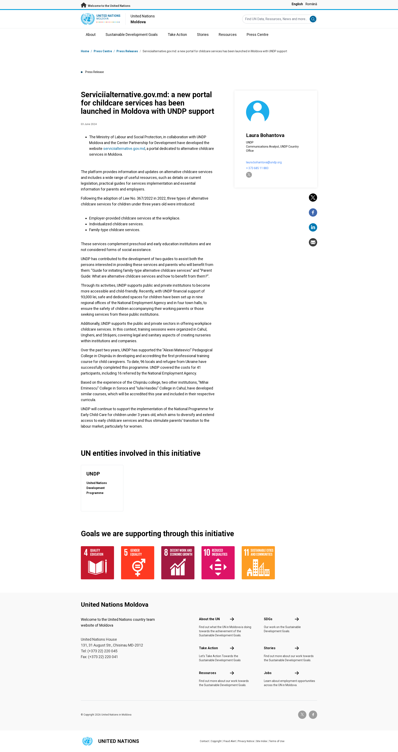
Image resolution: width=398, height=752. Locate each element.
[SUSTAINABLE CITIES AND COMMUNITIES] (259, 562)
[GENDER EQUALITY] (138, 562)
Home (85, 51)
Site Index (261, 741)
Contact (204, 741)
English (297, 4)
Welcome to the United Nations (108, 5)
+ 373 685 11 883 (257, 168)
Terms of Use (276, 741)
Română (311, 4)
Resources (207, 673)
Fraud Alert (229, 741)
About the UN (209, 619)
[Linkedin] (313, 227)
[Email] (313, 242)
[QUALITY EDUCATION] (98, 562)
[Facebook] (313, 212)
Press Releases (127, 51)
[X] (313, 197)
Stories (269, 648)
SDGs (268, 619)
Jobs (268, 673)
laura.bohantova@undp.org (264, 162)
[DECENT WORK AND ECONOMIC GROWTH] (179, 562)
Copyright (216, 741)
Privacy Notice (246, 741)
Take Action (208, 648)
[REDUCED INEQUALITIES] (219, 562)
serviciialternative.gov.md (124, 148)
